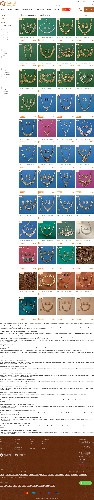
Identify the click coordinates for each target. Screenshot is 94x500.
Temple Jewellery (4, 477)
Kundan (17, 9)
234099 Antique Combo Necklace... (27, 63)
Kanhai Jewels (3, 337)
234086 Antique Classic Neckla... (64, 37)
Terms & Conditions (18, 449)
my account (45, 439)
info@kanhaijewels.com (85, 456)
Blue (3, 58)
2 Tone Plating (6, 88)
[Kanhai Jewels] (8, 3)
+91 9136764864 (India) (85, 452)
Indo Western (40, 9)
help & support (18, 439)
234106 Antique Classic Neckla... (83, 88)
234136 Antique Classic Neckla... (83, 190)
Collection (2, 9)
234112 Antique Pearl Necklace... (46, 139)
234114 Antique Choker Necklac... (84, 139)
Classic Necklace (6, 77)
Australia (9, 485)
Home (1, 441)
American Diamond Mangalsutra (38, 471)
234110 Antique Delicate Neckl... (83, 113)
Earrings (2, 474)
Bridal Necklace (6, 72)
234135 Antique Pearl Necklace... (65, 190)
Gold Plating (5, 93)
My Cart (43, 446)
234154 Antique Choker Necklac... (27, 240)
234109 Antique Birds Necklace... (64, 113)
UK (5, 485)
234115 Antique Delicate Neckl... (27, 164)
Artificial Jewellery (58, 471)
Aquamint (5, 53)
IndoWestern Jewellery (34, 474)
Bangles (31, 441)
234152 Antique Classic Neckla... (64, 215)
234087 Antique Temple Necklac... (84, 37)
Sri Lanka (52, 485)
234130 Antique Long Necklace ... (64, 164)
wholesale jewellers (20, 337)
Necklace (31, 446)
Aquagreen (5, 51)
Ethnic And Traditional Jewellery (12, 474)
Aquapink (4, 55)
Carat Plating (5, 91)
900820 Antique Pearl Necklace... (84, 316)
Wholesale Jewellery (22, 477)
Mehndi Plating (6, 97)
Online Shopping (74, 474)
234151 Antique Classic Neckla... (45, 215)
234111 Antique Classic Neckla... (27, 139)
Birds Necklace (6, 70)
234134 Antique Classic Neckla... (45, 190)
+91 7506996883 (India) (85, 453)
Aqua (4, 50)
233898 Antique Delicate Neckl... (64, 266)
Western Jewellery (13, 477)
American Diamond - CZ (28, 9)
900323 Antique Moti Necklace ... (45, 291)
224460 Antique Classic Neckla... (45, 240)
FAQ (15, 441)
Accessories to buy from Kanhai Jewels (8, 471)
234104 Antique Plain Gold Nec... (45, 88)
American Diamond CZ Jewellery (24, 471)
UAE (19, 485)
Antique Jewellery (49, 471)
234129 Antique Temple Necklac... (46, 164)
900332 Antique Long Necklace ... (64, 291)
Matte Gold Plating (6, 95)
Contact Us (2, 446)
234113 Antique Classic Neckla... (64, 139)
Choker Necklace (6, 74)
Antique (10, 9)
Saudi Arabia (41, 485)
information (3, 439)
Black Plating (5, 89)
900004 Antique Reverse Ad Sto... (83, 266)
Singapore (35, 485)
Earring (31, 443)
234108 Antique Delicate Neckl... (45, 113)
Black (4, 57)
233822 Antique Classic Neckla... (45, 266)
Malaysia (29, 485)
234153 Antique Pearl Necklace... (84, 215)
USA (1, 485)
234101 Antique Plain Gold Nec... (64, 63)
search (32, 439)
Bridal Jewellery (72, 471)
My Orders (44, 441)
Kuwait (24, 485)
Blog (1, 448)
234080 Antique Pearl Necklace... (27, 37)
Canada (15, 485)
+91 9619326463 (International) (87, 454)
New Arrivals (89, 9)
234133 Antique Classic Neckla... (27, 190)
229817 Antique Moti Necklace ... (83, 240)
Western (49, 9)
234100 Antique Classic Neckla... (45, 63)
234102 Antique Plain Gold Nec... (83, 63)
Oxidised (56, 9)
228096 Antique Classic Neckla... (64, 240)
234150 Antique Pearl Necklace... (27, 215)
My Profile (44, 448)
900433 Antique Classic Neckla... (83, 291)
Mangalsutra (51, 474)
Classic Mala (5, 76)
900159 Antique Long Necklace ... (27, 291)
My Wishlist (44, 443)
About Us (2, 443)
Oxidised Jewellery (83, 474)
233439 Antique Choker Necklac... (27, 266)
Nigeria (47, 485)
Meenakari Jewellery (59, 474)
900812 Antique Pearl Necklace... (46, 316)
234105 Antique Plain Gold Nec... (64, 88)
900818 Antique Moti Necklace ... (64, 316)
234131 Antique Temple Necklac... (84, 164)
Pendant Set (32, 448)
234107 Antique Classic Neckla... (27, 113)
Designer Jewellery (86, 471)
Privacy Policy (17, 443)
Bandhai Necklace (6, 69)
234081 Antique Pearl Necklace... (46, 37)
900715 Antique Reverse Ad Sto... (27, 316)
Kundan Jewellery (43, 474)
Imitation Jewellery (23, 474)
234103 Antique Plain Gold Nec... (27, 88)
